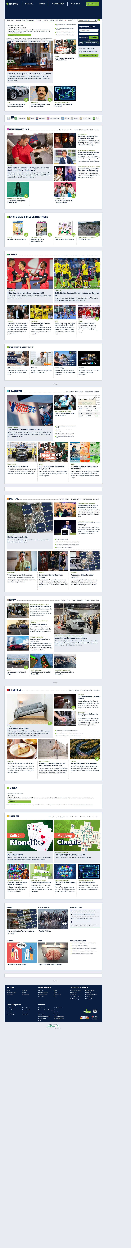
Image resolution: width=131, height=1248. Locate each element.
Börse (8, 990)
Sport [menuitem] (12, 20)
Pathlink (72, 816)
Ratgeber (71, 690)
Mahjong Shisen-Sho (63, 816)
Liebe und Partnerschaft (86, 690)
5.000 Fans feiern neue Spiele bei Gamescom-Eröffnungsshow (67, 544)
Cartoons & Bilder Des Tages (28, 216)
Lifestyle (15, 689)
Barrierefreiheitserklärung (45, 1010)
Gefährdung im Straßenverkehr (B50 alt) (79, 945)
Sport (13, 254)
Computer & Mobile (64, 499)
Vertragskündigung (59, 1016)
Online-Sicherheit (90, 990)
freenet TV (9, 1010)
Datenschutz (41, 1014)
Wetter (24, 992)
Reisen (77, 690)
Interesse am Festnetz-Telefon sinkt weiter (64, 547)
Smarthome (96, 499)
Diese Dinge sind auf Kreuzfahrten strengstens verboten (66, 730)
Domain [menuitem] (61, 20)
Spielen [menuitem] (52, 20)
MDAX (81, 413)
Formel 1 (83, 254)
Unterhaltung (19, 129)
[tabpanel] (30, 61)
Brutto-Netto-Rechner (91, 994)
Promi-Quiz (41, 996)
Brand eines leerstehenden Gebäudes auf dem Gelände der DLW (84, 951)
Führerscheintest (95, 600)
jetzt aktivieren (13, 35)
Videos (55, 992)
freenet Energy (11, 1014)
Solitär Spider (96, 816)
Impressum (41, 1012)
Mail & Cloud (75, 4)
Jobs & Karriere (70, 391)
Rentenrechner (89, 996)
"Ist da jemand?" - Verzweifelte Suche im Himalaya (65, 32)
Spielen (14, 816)
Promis (63, 129)
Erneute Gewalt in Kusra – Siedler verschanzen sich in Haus (66, 25)
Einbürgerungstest (43, 992)
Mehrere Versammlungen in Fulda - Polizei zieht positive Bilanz (83, 943)
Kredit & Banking (79, 391)
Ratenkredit (88, 992)
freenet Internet (11, 1012)
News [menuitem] (8, 20)
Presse (55, 1010)
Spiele (55, 990)
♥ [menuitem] (65, 20)
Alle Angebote (93, 4)
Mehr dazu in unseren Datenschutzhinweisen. (37, 39)
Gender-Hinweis (58, 1007)
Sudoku (77, 816)
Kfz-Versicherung (74, 999)
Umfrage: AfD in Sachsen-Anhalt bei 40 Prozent (81, 922)
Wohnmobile (80, 600)
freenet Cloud (73, 992)
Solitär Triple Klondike (85, 816)
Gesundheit (96, 690)
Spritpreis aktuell (11, 992)
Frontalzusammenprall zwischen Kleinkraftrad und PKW (82, 953)
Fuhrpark (87, 600)
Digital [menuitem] (46, 20)
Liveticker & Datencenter (93, 254)
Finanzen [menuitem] (18, 20)
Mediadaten (57, 1012)
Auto (12, 599)
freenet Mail (73, 994)
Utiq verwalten (42, 1018)
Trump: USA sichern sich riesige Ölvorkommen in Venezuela (65, 29)
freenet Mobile (26, 1010)
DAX (80, 411)
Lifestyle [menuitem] (39, 20)
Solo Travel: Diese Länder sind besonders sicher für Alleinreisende (68, 735)
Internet (42, 4)
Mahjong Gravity (53, 816)
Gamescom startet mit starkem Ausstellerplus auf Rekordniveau (68, 542)
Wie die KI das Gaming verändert (62, 539)
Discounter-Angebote (75, 990)
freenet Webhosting (75, 996)
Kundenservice (42, 1007)
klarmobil (24, 1012)
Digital (14, 498)
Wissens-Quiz (57, 994)
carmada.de (25, 1014)
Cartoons (97, 129)
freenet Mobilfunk (11, 1007)
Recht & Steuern (89, 391)
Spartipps (97, 391)
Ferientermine (10, 994)
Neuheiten (63, 600)
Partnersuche (25, 994)
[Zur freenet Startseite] (12, 3)
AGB (39, 1020)
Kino (68, 129)
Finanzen (15, 391)
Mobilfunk (29, 4)
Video (71, 129)
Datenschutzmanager (44, 1016)
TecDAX (81, 416)
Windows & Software (87, 499)
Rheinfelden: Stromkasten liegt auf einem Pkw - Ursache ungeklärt (84, 948)
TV (59, 129)
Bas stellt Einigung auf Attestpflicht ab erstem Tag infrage (65, 35)
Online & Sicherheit (75, 499)
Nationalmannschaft (75, 254)
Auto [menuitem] (23, 20)
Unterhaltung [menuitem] (30, 20)
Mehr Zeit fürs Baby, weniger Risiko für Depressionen (82, 918)
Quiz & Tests (82, 129)
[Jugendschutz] (53, 1026)
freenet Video (25, 1007)
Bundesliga (57, 254)
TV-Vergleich (88, 999)
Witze (76, 129)
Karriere (56, 1014)
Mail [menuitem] (57, 20)
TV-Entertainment (58, 4)
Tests (68, 600)
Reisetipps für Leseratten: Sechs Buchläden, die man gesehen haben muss (70, 733)
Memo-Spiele (90, 129)
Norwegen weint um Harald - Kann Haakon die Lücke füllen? (84, 910)
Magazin (73, 600)
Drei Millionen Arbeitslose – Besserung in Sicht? (65, 433)
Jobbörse (24, 990)
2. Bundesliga (64, 254)
